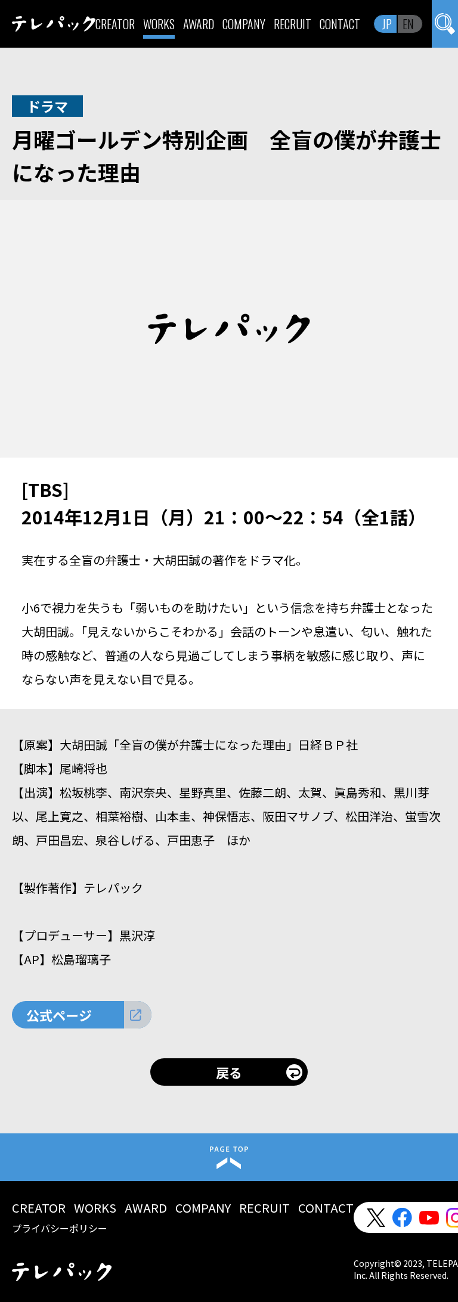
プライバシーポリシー (59, 1228)
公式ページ (59, 1014)
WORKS (159, 24)
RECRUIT (292, 24)
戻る (229, 1072)
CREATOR (115, 24)
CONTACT (340, 24)
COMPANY (243, 24)
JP (387, 24)
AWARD (198, 24)
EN (408, 24)
